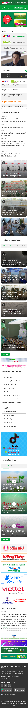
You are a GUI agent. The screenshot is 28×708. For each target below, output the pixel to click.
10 (20, 628)
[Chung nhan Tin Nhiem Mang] (14, 695)
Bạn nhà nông (8, 392)
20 (20, 630)
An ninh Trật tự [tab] (16, 245)
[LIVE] (14, 58)
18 (16, 630)
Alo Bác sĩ (7, 408)
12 (24, 628)
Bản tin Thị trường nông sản (12, 395)
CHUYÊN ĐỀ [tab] (6, 466)
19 (18, 630)
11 (22, 628)
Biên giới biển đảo (9, 415)
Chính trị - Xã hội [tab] (7, 245)
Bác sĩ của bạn (8, 419)
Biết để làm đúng (9, 388)
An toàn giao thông (10, 384)
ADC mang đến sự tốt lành (12, 381)
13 (26, 628)
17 (14, 630)
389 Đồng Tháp (8, 377)
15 (10, 630)
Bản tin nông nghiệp (10, 426)
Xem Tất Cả (5, 354)
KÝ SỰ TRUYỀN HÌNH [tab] (15, 466)
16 (12, 630)
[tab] (14, 36)
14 (8, 630)
